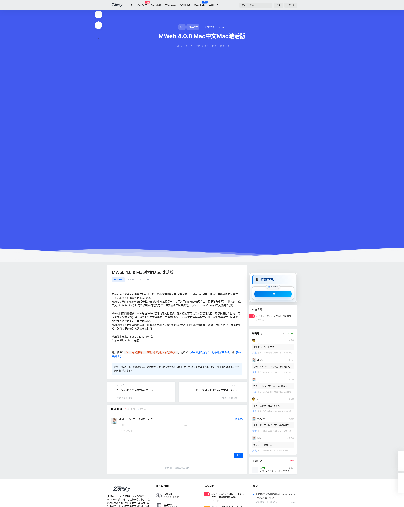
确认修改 (239, 419)
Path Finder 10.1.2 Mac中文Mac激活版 (216, 390)
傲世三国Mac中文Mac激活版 (275, 450)
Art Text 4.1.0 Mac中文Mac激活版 (135, 390)
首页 (130, 5)
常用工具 (214, 5)
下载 (273, 293)
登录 (278, 5)
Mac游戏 (156, 5)
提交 (238, 455)
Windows (170, 5)
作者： (272, 502)
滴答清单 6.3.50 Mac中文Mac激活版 (279, 411)
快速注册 (290, 5)
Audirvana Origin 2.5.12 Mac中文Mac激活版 (282, 352)
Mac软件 (142, 4)
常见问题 (185, 5)
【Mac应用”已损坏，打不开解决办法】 (210, 352)
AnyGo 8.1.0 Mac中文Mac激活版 (277, 391)
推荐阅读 (199, 4)
